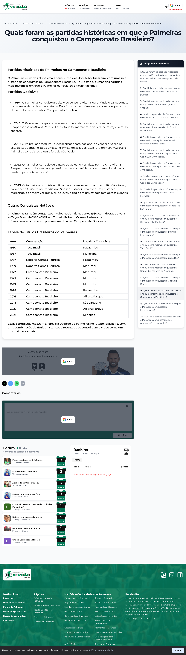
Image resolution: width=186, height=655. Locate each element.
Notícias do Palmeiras (14, 602)
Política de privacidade (14, 611)
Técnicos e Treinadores (105, 602)
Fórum (70, 6)
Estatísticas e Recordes (106, 616)
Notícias (84, 6)
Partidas (102, 6)
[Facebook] (180, 575)
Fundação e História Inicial (77, 598)
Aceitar (178, 650)
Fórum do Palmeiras (13, 607)
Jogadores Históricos (74, 602)
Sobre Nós (8, 598)
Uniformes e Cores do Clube (108, 632)
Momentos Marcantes (105, 628)
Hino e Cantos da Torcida (76, 632)
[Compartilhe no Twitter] (4, 383)
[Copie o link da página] (23, 383)
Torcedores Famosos (105, 644)
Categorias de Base (73, 628)
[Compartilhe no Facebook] (10, 383)
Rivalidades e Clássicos (106, 607)
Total (77, 460)
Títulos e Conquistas (104, 598)
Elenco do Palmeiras (43, 617)
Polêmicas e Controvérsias (77, 637)
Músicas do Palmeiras (44, 621)
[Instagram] (172, 575)
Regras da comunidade (15, 616)
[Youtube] (163, 575)
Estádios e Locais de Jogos (77, 607)
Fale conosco (9, 620)
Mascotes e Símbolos (105, 611)
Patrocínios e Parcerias (75, 620)
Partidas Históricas (73, 611)
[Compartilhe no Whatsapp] (16, 383)
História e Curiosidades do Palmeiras (87, 594)
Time (122, 6)
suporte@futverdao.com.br (140, 618)
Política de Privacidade (101, 650)
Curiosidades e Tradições (76, 616)
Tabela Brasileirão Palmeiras (47, 605)
